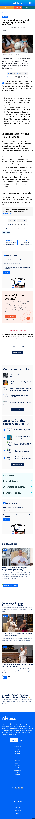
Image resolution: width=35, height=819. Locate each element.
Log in (22, 346)
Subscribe (7, 7)
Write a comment (17, 352)
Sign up (6, 272)
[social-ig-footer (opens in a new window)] (22, 788)
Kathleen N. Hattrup (21, 28)
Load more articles (17, 410)
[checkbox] (3, 267)
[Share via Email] (24, 77)
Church (3, 13)
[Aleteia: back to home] (17, 2)
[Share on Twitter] (22, 77)
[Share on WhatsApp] (27, 77)
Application (17, 765)
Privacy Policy (17, 810)
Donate (17, 7)
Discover (17, 756)
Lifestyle (17, 751)
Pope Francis (6, 232)
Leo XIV (5, 616)
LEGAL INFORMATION (17, 802)
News (17, 749)
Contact (17, 807)
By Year (17, 782)
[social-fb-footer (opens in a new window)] (16, 788)
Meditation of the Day (14, 487)
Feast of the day (11, 481)
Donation (17, 772)
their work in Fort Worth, (20, 202)
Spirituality (17, 753)
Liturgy (5, 647)
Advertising (17, 774)
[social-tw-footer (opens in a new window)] (19, 788)
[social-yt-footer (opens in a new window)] (13, 788)
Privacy (17, 813)
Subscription (17, 770)
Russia (4, 677)
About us (17, 799)
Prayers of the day (12, 493)
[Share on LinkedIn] (19, 77)
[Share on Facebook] (16, 77)
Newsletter (17, 763)
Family (4, 550)
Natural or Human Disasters (10, 585)
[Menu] (6, 3)
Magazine (17, 768)
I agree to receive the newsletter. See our (17, 268)
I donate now (9, 316)
